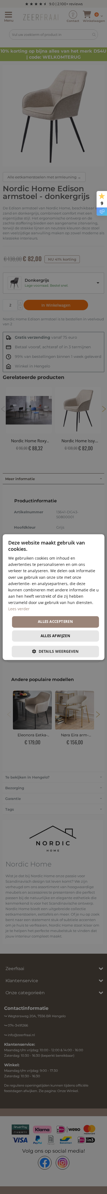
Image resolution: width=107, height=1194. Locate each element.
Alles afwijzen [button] (56, 635)
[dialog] (54, 597)
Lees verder (19, 608)
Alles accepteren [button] (55, 621)
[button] (55, 651)
